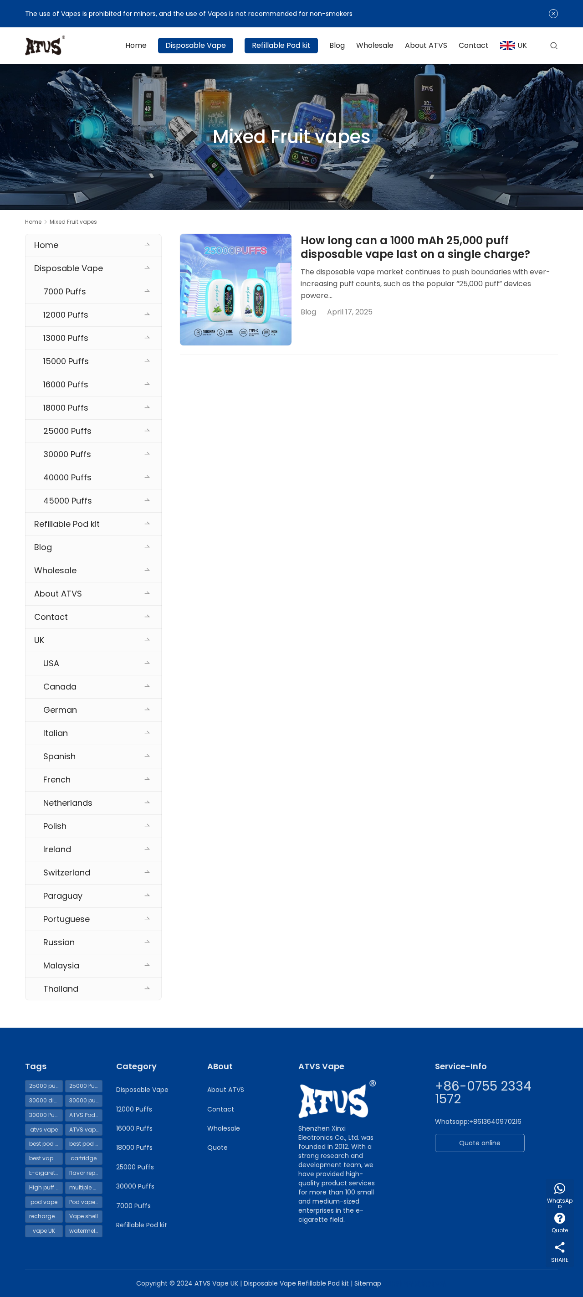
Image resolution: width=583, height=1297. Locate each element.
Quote (217, 1147)
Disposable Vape (195, 45)
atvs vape (44, 1129)
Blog (337, 45)
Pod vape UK (86, 1202)
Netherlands (67, 802)
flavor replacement (86, 1173)
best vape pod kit (46, 1158)
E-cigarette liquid (46, 1173)
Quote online (480, 1143)
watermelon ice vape (86, 1231)
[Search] (554, 45)
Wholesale (375, 45)
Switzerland (66, 872)
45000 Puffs (67, 500)
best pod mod (86, 1144)
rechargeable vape (46, 1216)
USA (51, 663)
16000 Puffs (65, 384)
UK (522, 45)
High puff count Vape (46, 1187)
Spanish (59, 756)
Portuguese (66, 919)
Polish (54, 826)
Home (136, 45)
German (60, 709)
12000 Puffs (65, 314)
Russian (59, 942)
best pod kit (45, 1144)
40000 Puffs (67, 477)
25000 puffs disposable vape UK (46, 1086)
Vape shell (83, 1216)
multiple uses (86, 1187)
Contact (474, 45)
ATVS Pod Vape (86, 1115)
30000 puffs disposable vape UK (86, 1100)
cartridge (84, 1158)
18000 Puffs (65, 407)
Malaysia (61, 965)
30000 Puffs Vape (46, 1115)
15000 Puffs (66, 361)
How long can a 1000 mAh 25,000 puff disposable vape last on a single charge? (415, 247)
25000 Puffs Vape (86, 1086)
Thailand (60, 988)
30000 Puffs (67, 454)
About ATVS (426, 45)
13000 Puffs (65, 338)
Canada (60, 686)
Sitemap (367, 1283)
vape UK (44, 1231)
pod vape (44, 1202)
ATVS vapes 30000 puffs (86, 1129)
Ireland (57, 849)
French (57, 779)
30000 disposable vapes (46, 1100)
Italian (55, 733)
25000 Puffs (67, 431)
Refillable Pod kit (281, 45)
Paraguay (62, 895)
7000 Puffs (64, 291)
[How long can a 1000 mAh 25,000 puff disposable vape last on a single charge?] (236, 289)
